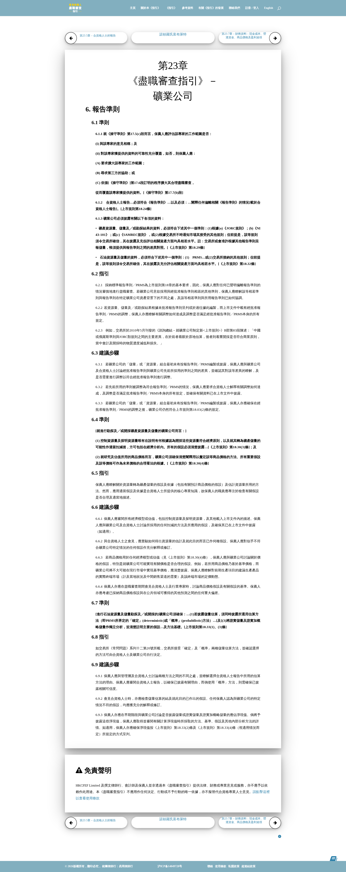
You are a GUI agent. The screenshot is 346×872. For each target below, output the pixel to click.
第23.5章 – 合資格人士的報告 (98, 35)
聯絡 (210, 866)
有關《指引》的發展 (211, 8)
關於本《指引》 (150, 8)
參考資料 (187, 8)
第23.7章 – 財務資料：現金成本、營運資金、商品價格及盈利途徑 (244, 35)
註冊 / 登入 (252, 8)
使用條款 (220, 866)
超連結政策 (248, 866)
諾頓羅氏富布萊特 (173, 34)
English (268, 8)
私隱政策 (233, 866)
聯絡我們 (234, 8)
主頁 (133, 8)
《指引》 (171, 8)
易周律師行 (126, 866)
